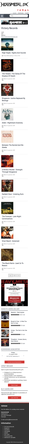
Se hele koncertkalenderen (14, 362)
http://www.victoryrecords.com (9, 37)
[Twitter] (20, 10)
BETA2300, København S (13, 356)
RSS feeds (7, 434)
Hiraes (13, 352)
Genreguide (7, 431)
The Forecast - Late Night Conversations (11, 217)
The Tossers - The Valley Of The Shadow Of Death (13, 75)
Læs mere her (14, 397)
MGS (5, 79)
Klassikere (7, 429)
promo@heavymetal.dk (11, 419)
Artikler (6, 433)
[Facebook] (17, 10)
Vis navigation (2, 16)
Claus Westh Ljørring (8, 55)
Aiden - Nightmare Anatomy (12, 123)
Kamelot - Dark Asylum (17, 312)
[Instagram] (23, 10)
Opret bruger (20, 13)
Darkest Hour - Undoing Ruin (13, 194)
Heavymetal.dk (14, 4)
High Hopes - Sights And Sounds (14, 53)
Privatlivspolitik (8, 436)
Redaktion (6, 428)
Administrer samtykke (9, 437)
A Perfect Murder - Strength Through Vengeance (12, 170)
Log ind (14, 13)
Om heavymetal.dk (9, 426)
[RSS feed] (28, 10)
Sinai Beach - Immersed (10, 241)
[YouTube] (25, 10)
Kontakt (27, 13)
